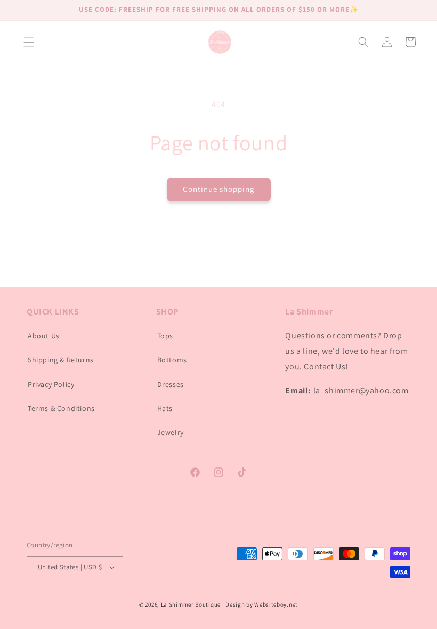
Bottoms (172, 360)
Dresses (170, 384)
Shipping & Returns (61, 360)
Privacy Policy (51, 384)
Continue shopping (219, 189)
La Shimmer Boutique (191, 604)
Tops (165, 336)
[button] (29, 42)
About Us (44, 336)
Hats (165, 408)
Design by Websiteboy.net (261, 604)
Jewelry (170, 432)
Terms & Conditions (61, 408)
